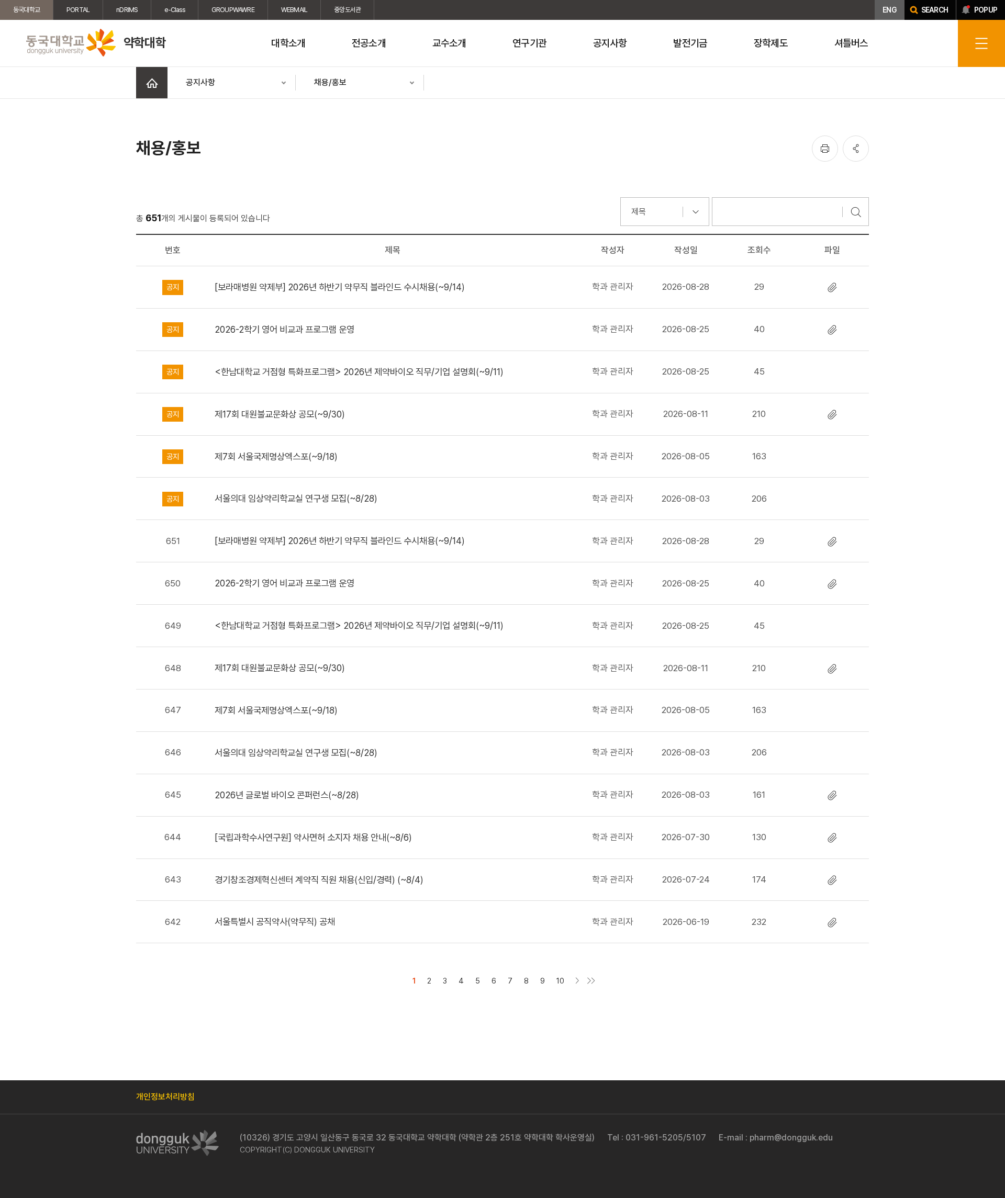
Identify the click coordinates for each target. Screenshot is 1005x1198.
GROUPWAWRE (232, 10)
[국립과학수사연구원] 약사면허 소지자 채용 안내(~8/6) (313, 837)
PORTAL (78, 10)
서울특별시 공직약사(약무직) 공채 (275, 921)
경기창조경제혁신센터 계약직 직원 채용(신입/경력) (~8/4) (319, 879)
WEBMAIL (294, 10)
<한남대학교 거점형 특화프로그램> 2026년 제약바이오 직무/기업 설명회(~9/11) (359, 371)
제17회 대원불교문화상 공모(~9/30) (280, 414)
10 (560, 980)
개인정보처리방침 (165, 1097)
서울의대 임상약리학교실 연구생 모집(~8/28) (296, 498)
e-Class (174, 10)
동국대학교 (26, 10)
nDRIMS (127, 10)
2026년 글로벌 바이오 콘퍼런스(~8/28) (287, 794)
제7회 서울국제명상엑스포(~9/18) (276, 456)
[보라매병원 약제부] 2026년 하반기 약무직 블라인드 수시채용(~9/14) (340, 286)
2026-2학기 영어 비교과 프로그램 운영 (284, 329)
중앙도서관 (347, 10)
